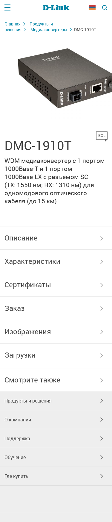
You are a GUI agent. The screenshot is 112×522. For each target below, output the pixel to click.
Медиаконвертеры (48, 29)
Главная (12, 24)
